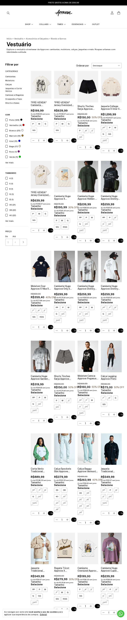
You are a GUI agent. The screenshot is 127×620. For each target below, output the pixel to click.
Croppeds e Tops (13, 99)
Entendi (43, 614)
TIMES (60, 24)
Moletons (10, 80)
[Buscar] (8, 13)
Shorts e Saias (12, 103)
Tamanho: (37, 117)
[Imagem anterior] (35, 83)
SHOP (27, 24)
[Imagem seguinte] (46, 83)
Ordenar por (82, 65)
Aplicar (23, 242)
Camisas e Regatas (14, 95)
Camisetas (10, 76)
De (6, 236)
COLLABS (43, 24)
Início (9, 39)
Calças (8, 84)
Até (14, 236)
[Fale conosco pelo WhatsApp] (120, 613)
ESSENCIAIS (77, 24)
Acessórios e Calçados (37, 39)
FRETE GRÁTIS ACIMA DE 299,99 (63, 2)
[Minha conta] (112, 13)
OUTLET (96, 24)
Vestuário (18, 39)
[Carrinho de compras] (118, 13)
